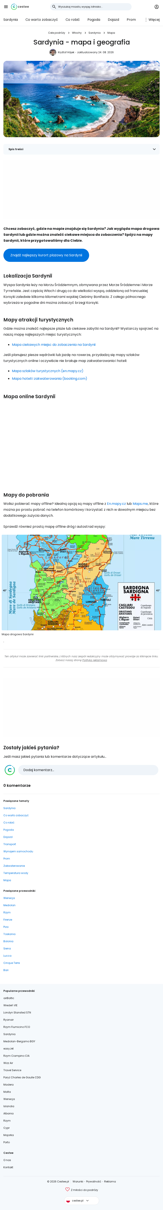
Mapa (111, 33)
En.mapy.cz (116, 503)
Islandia (8, 1106)
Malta (7, 1092)
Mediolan (9, 905)
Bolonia (8, 941)
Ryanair (8, 1020)
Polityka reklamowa (94, 660)
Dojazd (113, 19)
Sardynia (10, 19)
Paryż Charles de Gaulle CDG (22, 1077)
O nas (7, 1160)
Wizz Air (8, 1063)
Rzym (7, 912)
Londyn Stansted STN (17, 1012)
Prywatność (93, 1181)
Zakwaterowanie (14, 866)
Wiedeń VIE (10, 1005)
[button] (6, 6)
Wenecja (9, 898)
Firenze (7, 919)
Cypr (6, 1128)
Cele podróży (56, 33)
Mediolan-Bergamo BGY (19, 1041)
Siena (7, 948)
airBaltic (8, 998)
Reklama (110, 1181)
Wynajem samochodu (18, 851)
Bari (5, 970)
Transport (9, 844)
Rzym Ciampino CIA (16, 1056)
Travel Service (12, 1070)
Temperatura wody (15, 873)
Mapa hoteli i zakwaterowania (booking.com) (49, 378)
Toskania (9, 934)
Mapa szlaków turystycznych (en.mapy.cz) (47, 370)
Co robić (73, 19)
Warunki (78, 1181)
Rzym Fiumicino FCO (16, 1027)
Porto (6, 1142)
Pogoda (93, 19)
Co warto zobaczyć (41, 19)
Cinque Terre (11, 963)
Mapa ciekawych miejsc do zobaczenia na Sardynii (54, 344)
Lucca (7, 955)
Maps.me (140, 503)
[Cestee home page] (20, 7)
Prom (131, 19)
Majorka (8, 1135)
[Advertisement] (81, 189)
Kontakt (8, 1167)
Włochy (77, 33)
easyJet (8, 1048)
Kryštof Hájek (66, 52)
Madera (8, 1084)
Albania (8, 1113)
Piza (5, 927)
